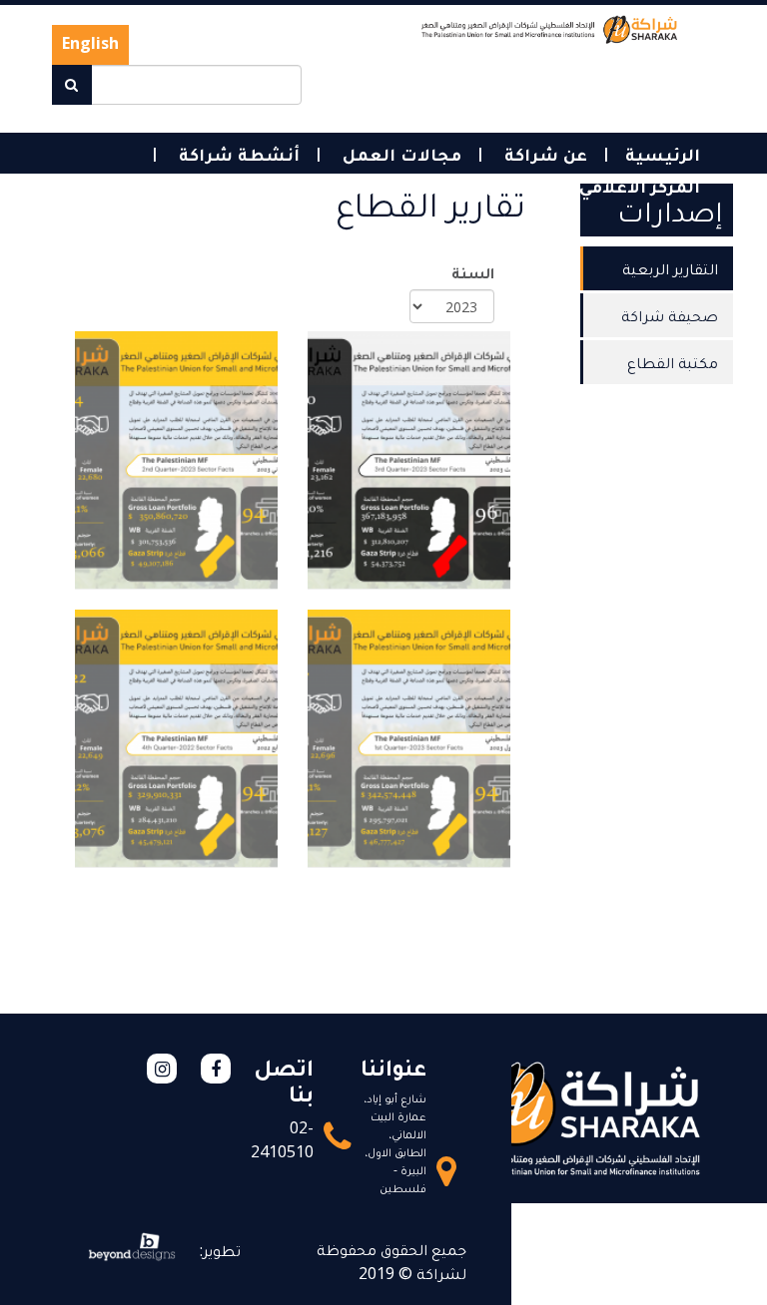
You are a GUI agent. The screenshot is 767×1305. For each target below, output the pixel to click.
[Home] (549, 28)
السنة (472, 272)
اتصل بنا (386, 186)
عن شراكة (543, 154)
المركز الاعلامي (637, 186)
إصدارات (498, 186)
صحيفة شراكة (669, 315)
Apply (72, 85)
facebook (216, 1069)
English (90, 43)
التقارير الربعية (670, 268)
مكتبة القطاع (672, 362)
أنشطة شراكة (237, 154)
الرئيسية (662, 154)
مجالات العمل (399, 154)
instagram (162, 1069)
